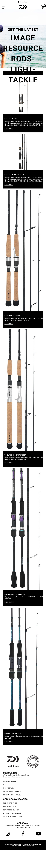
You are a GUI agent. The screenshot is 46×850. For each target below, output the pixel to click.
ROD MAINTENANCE (10, 803)
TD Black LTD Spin (12, 316)
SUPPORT (6, 784)
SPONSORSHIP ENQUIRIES (12, 791)
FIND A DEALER (8, 788)
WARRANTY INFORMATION (12, 813)
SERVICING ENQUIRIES (11, 810)
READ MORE (8, 128)
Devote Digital (17, 846)
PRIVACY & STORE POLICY (12, 795)
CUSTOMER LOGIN (9, 781)
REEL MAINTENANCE (10, 806)
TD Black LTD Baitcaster (15, 455)
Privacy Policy (28, 846)
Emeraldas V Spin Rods (14, 594)
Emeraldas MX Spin (12, 733)
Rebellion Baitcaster (14, 175)
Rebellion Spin (11, 118)
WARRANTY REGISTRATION (12, 817)
